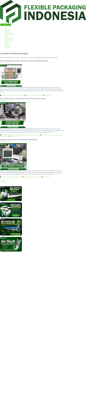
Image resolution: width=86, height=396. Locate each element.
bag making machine (27, 177)
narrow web (57, 135)
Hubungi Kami (7, 47)
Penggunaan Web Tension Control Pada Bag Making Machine (18, 139)
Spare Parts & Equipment (10, 34)
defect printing (44, 135)
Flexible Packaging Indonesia (7, 135)
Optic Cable (7, 44)
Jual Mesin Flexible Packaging (7, 95)
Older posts (3, 180)
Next (4, 181)
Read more (2, 92)
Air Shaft (6, 36)
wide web (7, 136)
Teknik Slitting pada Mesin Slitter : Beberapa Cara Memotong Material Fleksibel (24, 61)
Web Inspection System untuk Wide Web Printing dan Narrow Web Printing (22, 98)
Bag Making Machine (9, 33)
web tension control (18, 177)
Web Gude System (8, 37)
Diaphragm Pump (8, 46)
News (39, 135)
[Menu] (2, 25)
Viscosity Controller (9, 41)
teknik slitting (40, 95)
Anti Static (7, 42)
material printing (51, 135)
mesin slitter (28, 95)
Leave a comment (48, 95)
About (6, 28)
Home (6, 26)
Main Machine (7, 29)
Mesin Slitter (7, 31)
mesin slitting (34, 95)
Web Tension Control (9, 39)
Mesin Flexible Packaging (19, 95)
